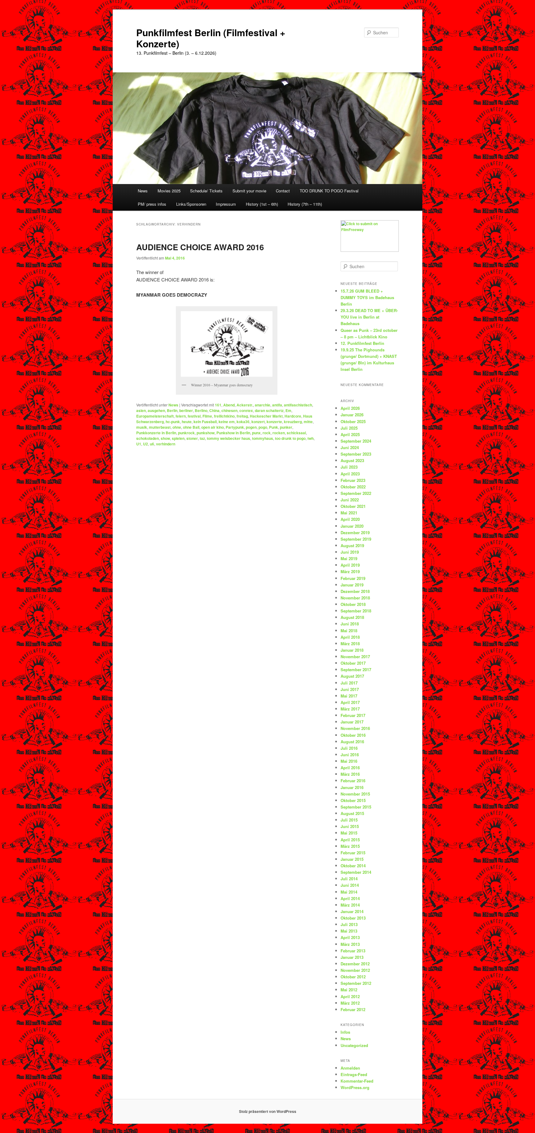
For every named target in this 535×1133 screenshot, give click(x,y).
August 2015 (352, 813)
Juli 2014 (349, 879)
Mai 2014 (349, 892)
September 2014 (356, 872)
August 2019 (352, 545)
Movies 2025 (169, 191)
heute (187, 421)
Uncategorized (354, 1045)
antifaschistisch (298, 405)
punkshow (206, 433)
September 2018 (356, 611)
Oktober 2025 (353, 421)
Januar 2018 (352, 650)
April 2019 (350, 565)
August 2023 (352, 460)
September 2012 (356, 983)
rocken (278, 433)
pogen (251, 427)
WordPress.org (355, 1087)
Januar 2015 (352, 859)
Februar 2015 (353, 853)
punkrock (186, 433)
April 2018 (350, 637)
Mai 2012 (349, 990)
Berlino (201, 410)
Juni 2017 (350, 689)
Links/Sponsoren (191, 204)
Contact (283, 191)
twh (310, 438)
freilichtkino (224, 416)
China (214, 410)
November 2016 (355, 728)
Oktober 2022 (353, 487)
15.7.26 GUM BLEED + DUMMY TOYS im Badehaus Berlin (367, 297)
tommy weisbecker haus (228, 438)
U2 (145, 444)
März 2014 (350, 905)
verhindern (165, 444)
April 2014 (350, 898)
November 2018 (355, 598)
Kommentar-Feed (357, 1081)
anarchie (262, 405)
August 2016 (352, 742)
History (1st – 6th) (262, 204)
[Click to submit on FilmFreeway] (370, 250)
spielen (178, 438)
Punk (273, 427)
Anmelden (350, 1068)
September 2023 (356, 454)
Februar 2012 (353, 1009)
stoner (192, 438)
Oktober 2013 (353, 918)
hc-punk (173, 421)
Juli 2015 (349, 820)
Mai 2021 (349, 513)
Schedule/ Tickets (206, 191)
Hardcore (293, 416)
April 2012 (350, 996)
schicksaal (296, 433)
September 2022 (356, 493)
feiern (181, 416)
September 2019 (356, 539)
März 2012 (350, 1003)
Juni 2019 (350, 552)
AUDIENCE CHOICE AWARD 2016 (200, 247)
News (143, 191)
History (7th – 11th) (305, 204)
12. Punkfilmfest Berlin (362, 343)
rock (267, 433)
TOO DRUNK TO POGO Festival (329, 191)
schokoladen (147, 438)
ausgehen (156, 410)
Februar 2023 (353, 480)
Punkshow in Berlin (233, 433)
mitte (308, 421)
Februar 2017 (353, 715)
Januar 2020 (352, 526)
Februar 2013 (353, 951)
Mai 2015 (349, 833)
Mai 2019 (349, 558)
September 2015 (356, 807)
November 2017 (355, 656)
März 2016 (350, 774)
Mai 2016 (349, 761)
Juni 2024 (350, 447)
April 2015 (350, 840)
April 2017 (350, 702)
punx (256, 433)
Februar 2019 (353, 578)
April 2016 (350, 767)
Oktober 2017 (353, 663)
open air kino (212, 427)
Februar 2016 (353, 780)
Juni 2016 (350, 754)
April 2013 (350, 937)
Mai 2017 (349, 696)
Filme (207, 416)
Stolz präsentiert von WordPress (267, 1111)
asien (141, 410)
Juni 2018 (350, 624)
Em (288, 410)
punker (286, 427)
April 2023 (350, 474)
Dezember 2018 (355, 591)
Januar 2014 (352, 911)
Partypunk (235, 427)
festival (194, 416)
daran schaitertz (269, 410)
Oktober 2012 (353, 977)
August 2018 (352, 617)
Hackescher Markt (266, 416)
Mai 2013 (349, 931)
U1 (138, 444)
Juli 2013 (349, 924)
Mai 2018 (349, 630)
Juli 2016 (349, 748)
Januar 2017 (352, 722)
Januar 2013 (352, 957)
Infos (345, 1032)
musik (141, 427)
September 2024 (356, 441)
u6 (152, 444)
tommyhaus (262, 438)
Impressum (226, 204)
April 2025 (350, 434)
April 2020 (350, 519)
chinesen (229, 410)
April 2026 (350, 408)
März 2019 (350, 571)
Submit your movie (249, 191)
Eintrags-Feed (354, 1074)
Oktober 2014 (353, 866)
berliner (186, 410)
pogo (263, 427)
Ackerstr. (245, 405)
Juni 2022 (350, 500)
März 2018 (350, 643)
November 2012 (355, 970)
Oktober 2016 (353, 735)
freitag (242, 416)
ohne (176, 427)
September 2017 (356, 669)
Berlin (172, 410)
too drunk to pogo (290, 438)
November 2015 (355, 794)
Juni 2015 (350, 826)
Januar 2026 (352, 415)
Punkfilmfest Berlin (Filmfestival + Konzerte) (210, 38)
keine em (227, 421)
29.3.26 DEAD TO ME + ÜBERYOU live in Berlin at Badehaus (369, 316)
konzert (258, 421)
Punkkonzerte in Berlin (156, 433)
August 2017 (352, 676)
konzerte (274, 421)
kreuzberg (293, 421)
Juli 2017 (349, 683)
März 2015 (350, 846)
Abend (229, 405)
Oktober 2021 (353, 506)
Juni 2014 (350, 885)
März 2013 (350, 944)
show (165, 438)
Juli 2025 (349, 428)
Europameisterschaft (155, 416)
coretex (246, 410)
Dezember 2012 (355, 964)
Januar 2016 (352, 787)
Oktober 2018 (353, 604)
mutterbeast (160, 427)
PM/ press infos (152, 204)
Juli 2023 (349, 467)
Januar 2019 (352, 585)
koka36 (243, 421)
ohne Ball (191, 427)
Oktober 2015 (353, 800)
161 (218, 405)
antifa (277, 405)
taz (202, 438)
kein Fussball (205, 421)
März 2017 (350, 709)
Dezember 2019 (355, 532)
